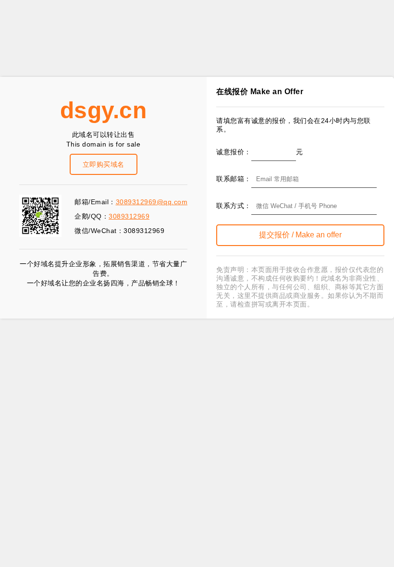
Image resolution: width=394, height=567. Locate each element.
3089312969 (129, 216)
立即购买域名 (103, 164)
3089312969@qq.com (152, 202)
